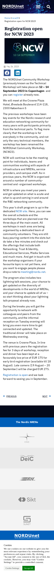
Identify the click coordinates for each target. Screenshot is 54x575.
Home (7, 18)
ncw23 (15, 18)
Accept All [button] (28, 568)
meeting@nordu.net (33, 272)
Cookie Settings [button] (12, 568)
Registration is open (15, 375)
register (18, 94)
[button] (38, 6)
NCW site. (22, 211)
